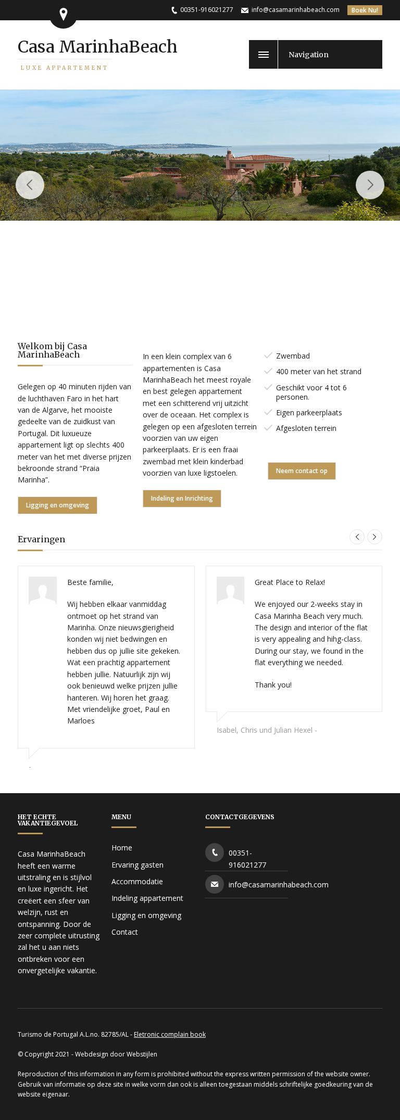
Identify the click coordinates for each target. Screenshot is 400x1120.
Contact (124, 932)
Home (121, 847)
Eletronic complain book (170, 1034)
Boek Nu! (365, 10)
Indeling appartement (147, 898)
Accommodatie (137, 881)
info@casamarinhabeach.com (296, 9)
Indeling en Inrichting (182, 498)
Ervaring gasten (137, 865)
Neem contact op (302, 470)
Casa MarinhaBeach (98, 53)
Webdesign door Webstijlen (116, 1054)
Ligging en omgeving (57, 505)
